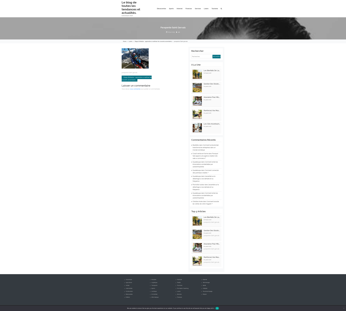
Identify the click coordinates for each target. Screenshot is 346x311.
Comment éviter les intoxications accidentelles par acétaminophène (205, 164)
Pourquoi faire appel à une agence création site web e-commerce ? (205, 156)
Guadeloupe (197, 162)
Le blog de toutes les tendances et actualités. (131, 7)
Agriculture (129, 282)
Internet (179, 8)
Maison (205, 294)
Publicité (179, 279)
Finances (189, 8)
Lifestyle (205, 288)
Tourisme (214, 8)
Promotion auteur (198, 185)
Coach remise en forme (200, 153)
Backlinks (196, 145)
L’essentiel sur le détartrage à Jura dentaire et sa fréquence (204, 178)
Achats (127, 285)
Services (198, 8)
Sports (171, 8)
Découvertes (161, 8)
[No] (344, 308)
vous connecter (135, 89)
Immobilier (154, 294)
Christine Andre (198, 201)
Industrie (153, 279)
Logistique (154, 282)
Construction (129, 291)
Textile (179, 282)
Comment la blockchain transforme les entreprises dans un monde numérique (206, 147)
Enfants (128, 297)
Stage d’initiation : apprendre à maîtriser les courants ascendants (137, 78)
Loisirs (206, 8)
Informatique (154, 297)
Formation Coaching (182, 288)
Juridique (154, 291)
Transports (154, 285)
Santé (204, 285)
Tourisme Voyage (207, 291)
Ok (217, 308)
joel (179, 32)
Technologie (206, 282)
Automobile (129, 288)
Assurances (129, 279)
